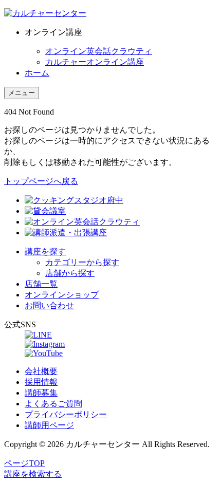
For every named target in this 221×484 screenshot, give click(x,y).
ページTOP (24, 463)
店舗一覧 (41, 284)
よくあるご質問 (53, 403)
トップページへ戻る (41, 181)
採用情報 (41, 382)
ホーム (37, 72)
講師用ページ (49, 425)
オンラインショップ (62, 294)
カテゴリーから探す (82, 262)
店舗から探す (70, 273)
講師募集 (41, 392)
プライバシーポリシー (66, 414)
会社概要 (41, 371)
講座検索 (33, 474)
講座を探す (45, 251)
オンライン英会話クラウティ (98, 51)
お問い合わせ (49, 305)
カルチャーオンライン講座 (94, 62)
